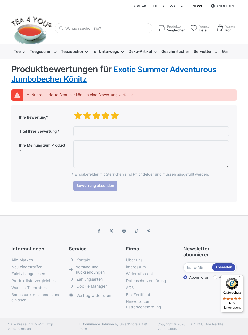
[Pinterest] (149, 231)
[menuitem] (19, 51)
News (197, 6)
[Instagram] (124, 231)
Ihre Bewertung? (33, 117)
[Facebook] (99, 231)
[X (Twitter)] (111, 231)
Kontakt (140, 6)
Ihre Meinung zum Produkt (42, 145)
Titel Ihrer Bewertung (38, 131)
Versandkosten (19, 329)
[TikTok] (136, 231)
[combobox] (103, 28)
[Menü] (240, 278)
